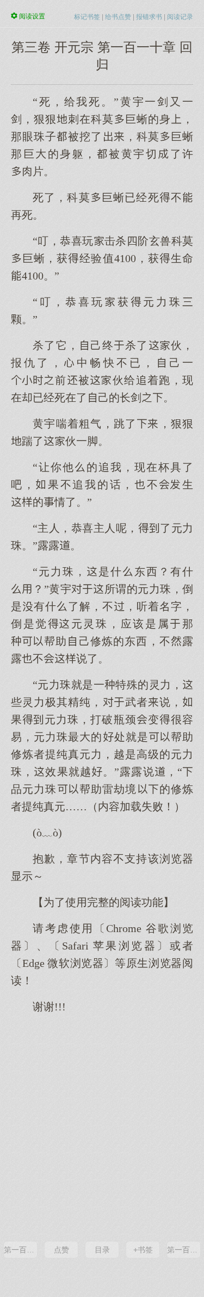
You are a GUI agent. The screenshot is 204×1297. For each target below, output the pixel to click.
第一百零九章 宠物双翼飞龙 (20, 1249)
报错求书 (149, 17)
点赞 (61, 1249)
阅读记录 (180, 17)
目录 (102, 1249)
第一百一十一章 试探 (183, 1249)
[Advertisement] (102, 1126)
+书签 (143, 1249)
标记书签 (87, 17)
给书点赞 (118, 17)
